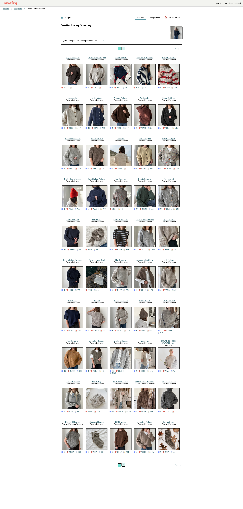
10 (89, 128)
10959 (96, 331)
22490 (121, 371)
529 (81, 371)
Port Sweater (72, 341)
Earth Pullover (169, 260)
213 (103, 371)
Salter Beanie (144, 300)
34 (113, 371)
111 (78, 290)
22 (102, 452)
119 (122, 209)
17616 (120, 412)
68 (150, 331)
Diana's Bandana (73, 381)
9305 (71, 331)
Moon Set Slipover (97, 341)
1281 (176, 412)
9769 (119, 250)
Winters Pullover (169, 381)
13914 (144, 209)
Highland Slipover (72, 422)
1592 (153, 250)
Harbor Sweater (169, 57)
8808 (143, 169)
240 (79, 331)
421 (175, 290)
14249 (168, 169)
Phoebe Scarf (121, 57)
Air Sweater (145, 98)
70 (145, 88)
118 (103, 169)
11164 (167, 290)
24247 (144, 250)
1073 (114, 373)
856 (129, 412)
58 (97, 290)
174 (151, 290)
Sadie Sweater (72, 219)
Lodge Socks (168, 422)
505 (176, 128)
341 (151, 128)
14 (65, 250)
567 (81, 250)
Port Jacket (169, 179)
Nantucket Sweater (145, 57)
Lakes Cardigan (168, 138)
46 (97, 250)
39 (126, 88)
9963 (71, 169)
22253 (167, 412)
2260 (90, 290)
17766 (96, 209)
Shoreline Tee (97, 138)
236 (79, 169)
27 (161, 331)
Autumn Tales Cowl (97, 260)
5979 (143, 290)
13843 (72, 250)
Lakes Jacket (72, 98)
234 (127, 452)
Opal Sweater (169, 219)
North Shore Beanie (72, 179)
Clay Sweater (120, 260)
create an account (233, 3)
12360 (143, 452)
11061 (71, 452)
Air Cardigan (97, 98)
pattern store (174, 17)
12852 (167, 128)
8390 (119, 128)
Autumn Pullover (121, 98)
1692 (119, 88)
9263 (71, 128)
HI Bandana (97, 219)
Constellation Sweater (72, 260)
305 (152, 452)
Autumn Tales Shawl (144, 260)
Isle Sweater (121, 179)
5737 (66, 88)
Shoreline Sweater (72, 138)
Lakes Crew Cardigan (97, 57)
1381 (95, 452)
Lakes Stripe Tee (121, 219)
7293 (95, 88)
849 (177, 209)
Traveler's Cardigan (121, 341)
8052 (119, 452)
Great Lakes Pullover (97, 179)
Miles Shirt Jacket (120, 381)
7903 (71, 290)
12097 (119, 331)
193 (103, 128)
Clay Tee (121, 138)
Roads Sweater (144, 179)
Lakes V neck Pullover (145, 219)
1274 (167, 371)
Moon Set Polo (169, 98)
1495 (143, 331)
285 (127, 290)
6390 (143, 371)
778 (104, 209)
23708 (169, 209)
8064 (95, 371)
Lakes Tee (72, 300)
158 (151, 371)
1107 (90, 250)
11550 (119, 169)
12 (137, 209)
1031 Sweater (121, 422)
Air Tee (97, 300)
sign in (218, 3)
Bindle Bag (96, 381)
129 (175, 88)
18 (161, 209)
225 (98, 412)
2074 (71, 209)
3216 (71, 412)
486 (177, 169)
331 (104, 331)
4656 (114, 209)
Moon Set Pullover (145, 422)
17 (174, 371)
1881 (167, 452)
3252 (138, 88)
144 (78, 209)
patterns (6, 9)
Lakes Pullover (169, 300)
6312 (96, 128)
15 (113, 412)
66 (78, 412)
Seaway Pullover (121, 300)
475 (153, 209)
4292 (162, 333)
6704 (167, 88)
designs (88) (154, 17)
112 (73, 88)
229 (151, 169)
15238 (72, 371)
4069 (143, 412)
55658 (169, 331)
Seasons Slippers (96, 422)
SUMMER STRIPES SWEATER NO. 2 (169, 342)
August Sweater (72, 57)
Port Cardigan (145, 138)
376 (128, 331)
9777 (119, 290)
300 (79, 452)
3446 (167, 250)
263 (127, 250)
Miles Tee (145, 341)
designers (18, 9)
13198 (143, 128)
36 (175, 250)
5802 (95, 169)
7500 (90, 412)
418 (128, 169)
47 (174, 452)
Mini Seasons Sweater (144, 381)
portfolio (140, 17)
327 (79, 128)
